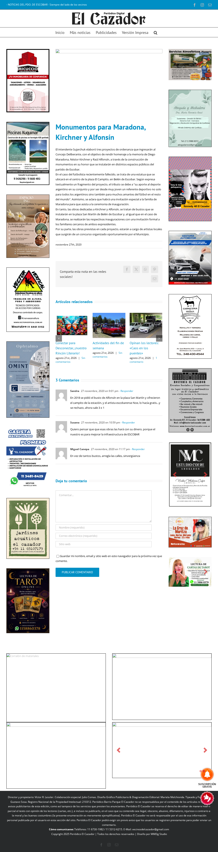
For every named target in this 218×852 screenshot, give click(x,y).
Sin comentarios (70, 360)
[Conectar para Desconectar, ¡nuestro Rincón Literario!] (72, 315)
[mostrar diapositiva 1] (200, 771)
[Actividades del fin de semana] (109, 315)
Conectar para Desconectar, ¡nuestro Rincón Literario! (71, 348)
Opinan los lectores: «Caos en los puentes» (144, 348)
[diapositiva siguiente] (43, 601)
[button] (155, 32)
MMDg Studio (159, 834)
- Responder (125, 391)
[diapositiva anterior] (12, 601)
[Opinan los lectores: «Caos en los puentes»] (146, 315)
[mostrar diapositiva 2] (204, 771)
